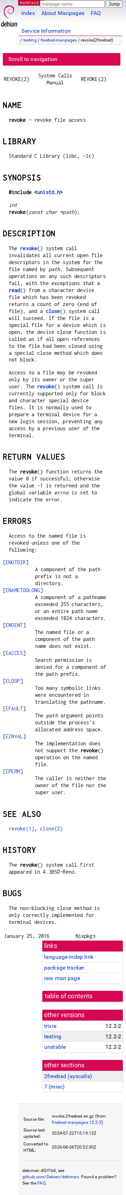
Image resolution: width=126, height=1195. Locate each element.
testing (30, 40)
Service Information (46, 31)
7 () (54, 1086)
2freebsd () (68, 1076)
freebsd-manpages (59, 40)
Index (28, 13)
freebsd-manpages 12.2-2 (76, 1122)
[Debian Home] (9, 14)
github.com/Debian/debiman (50, 1176)
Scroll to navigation (32, 59)
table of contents (69, 996)
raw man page (62, 978)
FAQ (96, 13)
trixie (50, 1026)
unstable (55, 1047)
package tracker (64, 967)
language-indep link (68, 957)
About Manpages (62, 13)
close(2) (51, 828)
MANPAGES (31, 2)
